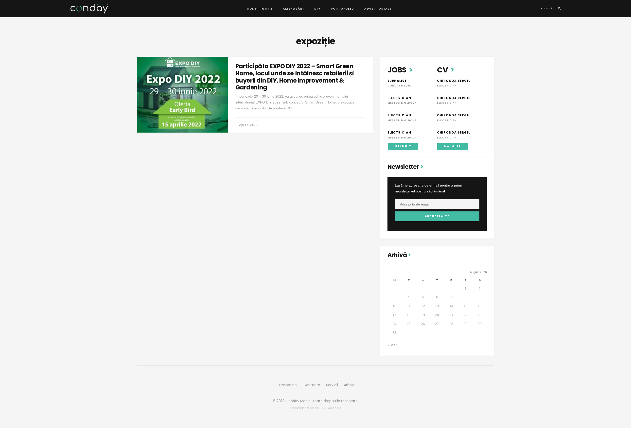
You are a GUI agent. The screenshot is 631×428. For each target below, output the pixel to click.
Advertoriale (378, 9)
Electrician (399, 98)
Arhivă (349, 384)
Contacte (311, 384)
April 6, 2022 (248, 125)
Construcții (260, 9)
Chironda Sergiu (454, 81)
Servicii (332, 384)
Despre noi (288, 384)
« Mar (392, 345)
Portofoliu (342, 9)
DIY (317, 9)
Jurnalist (397, 81)
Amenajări (293, 9)
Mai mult (403, 146)
